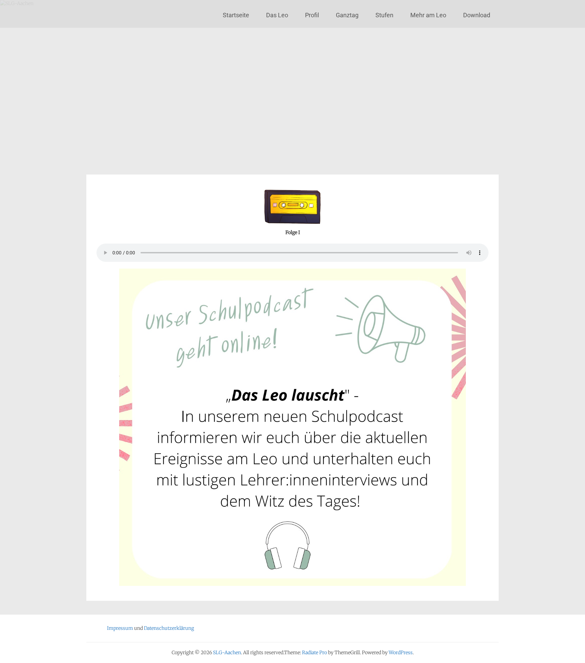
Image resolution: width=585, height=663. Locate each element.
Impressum (120, 628)
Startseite (236, 15)
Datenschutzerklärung (169, 628)
